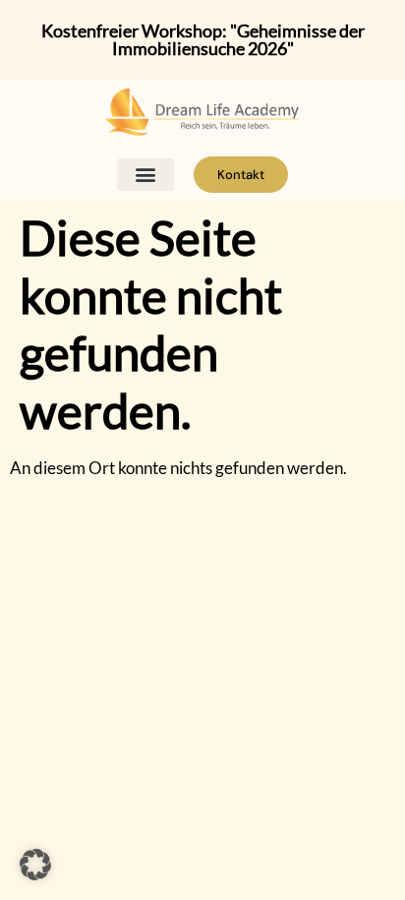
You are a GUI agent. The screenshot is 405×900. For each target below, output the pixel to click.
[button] (146, 174)
